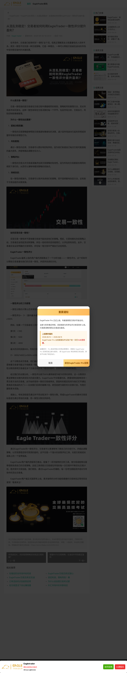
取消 (50, 363)
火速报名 (120, 667)
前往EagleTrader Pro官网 (76, 363)
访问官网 (108, 667)
